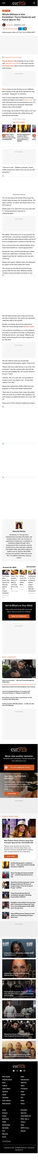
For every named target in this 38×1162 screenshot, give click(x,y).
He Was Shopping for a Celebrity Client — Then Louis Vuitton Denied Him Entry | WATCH (24, 138)
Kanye (5, 89)
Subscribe (11, 793)
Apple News (6, 10)
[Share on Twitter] (22, 28)
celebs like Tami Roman (13, 63)
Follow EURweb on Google (20, 767)
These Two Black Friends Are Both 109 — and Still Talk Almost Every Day (22, 875)
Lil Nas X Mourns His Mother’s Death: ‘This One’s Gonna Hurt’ (18, 954)
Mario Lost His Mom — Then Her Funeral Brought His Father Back (18, 681)
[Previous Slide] (3, 135)
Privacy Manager (6, 1141)
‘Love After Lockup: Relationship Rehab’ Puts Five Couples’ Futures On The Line (17, 1055)
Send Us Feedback (19, 616)
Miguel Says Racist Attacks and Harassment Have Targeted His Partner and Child (18, 1035)
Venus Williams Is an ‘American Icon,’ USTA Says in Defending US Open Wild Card (23, 915)
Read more (12, 857)
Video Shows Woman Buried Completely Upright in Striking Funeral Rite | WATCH (21, 895)
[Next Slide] (34, 135)
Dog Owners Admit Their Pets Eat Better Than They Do (18, 687)
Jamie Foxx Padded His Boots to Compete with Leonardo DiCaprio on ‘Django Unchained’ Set (16, 692)
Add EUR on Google (11, 28)
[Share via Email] (25, 28)
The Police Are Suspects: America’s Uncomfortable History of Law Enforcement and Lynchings (19, 993)
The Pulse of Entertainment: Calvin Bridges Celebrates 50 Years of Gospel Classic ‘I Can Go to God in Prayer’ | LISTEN (22, 885)
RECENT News (19, 122)
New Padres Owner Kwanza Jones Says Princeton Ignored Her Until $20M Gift (9, 137)
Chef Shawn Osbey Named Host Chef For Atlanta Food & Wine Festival (17, 1015)
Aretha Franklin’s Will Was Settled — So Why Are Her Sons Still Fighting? (18, 704)
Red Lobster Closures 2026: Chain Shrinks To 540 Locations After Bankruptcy (17, 698)
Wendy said (28, 100)
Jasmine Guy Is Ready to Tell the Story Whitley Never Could (16, 974)
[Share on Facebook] (19, 28)
